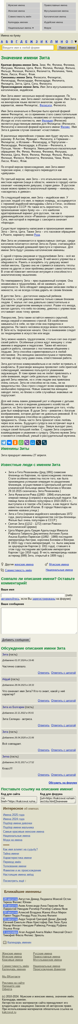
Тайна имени (11, 853)
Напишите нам (11, 986)
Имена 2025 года (13, 814)
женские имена (24, 564)
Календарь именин (18, 22)
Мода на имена (12, 839)
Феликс (65, 126)
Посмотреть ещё (13, 880)
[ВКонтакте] (9, 442)
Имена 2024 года (13, 819)
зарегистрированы (43, 598)
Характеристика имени (17, 857)
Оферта (7, 989)
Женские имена (16, 11)
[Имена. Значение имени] (2, 16)
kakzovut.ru (9, 1012)
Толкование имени (14, 866)
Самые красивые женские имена (23, 831)
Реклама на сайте (13, 982)
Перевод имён (12, 861)
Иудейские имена (53, 22)
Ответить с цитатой (63, 672)
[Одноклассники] (15, 442)
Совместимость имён (18, 570)
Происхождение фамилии (49, 969)
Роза (37, 234)
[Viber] (26, 442)
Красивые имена (12, 959)
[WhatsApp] (21, 442)
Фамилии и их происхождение (22, 870)
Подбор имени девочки (17, 823)
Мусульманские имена (56, 11)
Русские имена (42, 953)
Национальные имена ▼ (21, 28)
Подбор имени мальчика (18, 827)
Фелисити (46, 105)
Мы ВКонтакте (11, 976)
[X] (38, 442)
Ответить (44, 672)
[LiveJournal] (44, 442)
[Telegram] (3, 442)
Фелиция (47, 120)
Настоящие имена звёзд (18, 874)
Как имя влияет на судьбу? (20, 849)
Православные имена (55, 5)
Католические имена (55, 16)
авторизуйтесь (10, 598)
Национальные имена (59, 569)
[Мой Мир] (32, 442)
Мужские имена (16, 5)
